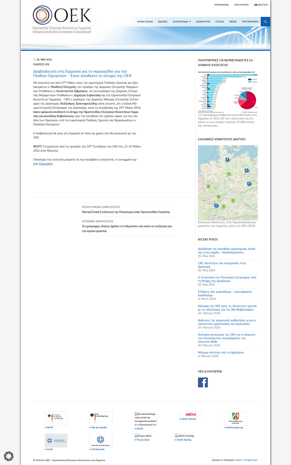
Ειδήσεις (38, 64)
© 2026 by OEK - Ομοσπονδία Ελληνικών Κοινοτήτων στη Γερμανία (69, 460)
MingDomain (251, 459)
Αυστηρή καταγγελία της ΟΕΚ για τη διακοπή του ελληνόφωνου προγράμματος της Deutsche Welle (226, 338)
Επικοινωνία (222, 4)
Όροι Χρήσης (241, 4)
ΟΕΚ (46, 64)
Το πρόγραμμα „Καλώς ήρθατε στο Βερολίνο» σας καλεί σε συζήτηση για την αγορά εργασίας (127, 226)
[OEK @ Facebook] (203, 382)
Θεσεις (233, 21)
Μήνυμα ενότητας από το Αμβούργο (221, 352)
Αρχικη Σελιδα (145, 21)
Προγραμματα (250, 21)
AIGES (238, 459)
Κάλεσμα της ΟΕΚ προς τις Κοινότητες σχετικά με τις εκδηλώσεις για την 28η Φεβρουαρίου (227, 307)
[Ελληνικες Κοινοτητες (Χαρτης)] (228, 182)
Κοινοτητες (203, 21)
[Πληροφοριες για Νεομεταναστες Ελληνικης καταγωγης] (228, 91)
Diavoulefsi (45, 163)
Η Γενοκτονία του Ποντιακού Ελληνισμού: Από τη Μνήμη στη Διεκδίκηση (227, 279)
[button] (8, 456)
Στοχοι (220, 21)
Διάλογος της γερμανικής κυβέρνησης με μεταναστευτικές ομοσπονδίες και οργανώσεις (227, 322)
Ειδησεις (162, 21)
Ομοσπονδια (180, 21)
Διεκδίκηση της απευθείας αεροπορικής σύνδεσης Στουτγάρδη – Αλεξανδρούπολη (227, 250)
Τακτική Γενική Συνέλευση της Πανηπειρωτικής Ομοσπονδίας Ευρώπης (126, 210)
